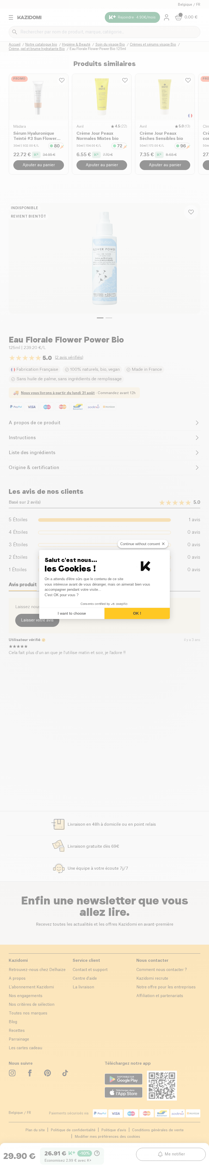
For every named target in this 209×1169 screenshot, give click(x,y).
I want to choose (72, 613)
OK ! (137, 613)
